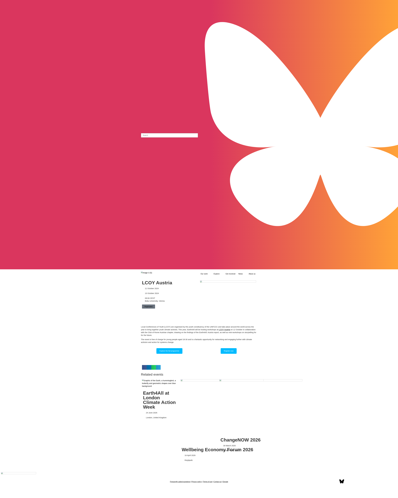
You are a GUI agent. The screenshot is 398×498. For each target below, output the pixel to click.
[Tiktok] (255, 266)
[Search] (142, 139)
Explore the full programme (169, 351)
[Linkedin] (354, 481)
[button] (205, 273)
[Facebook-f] (335, 481)
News (240, 274)
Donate (225, 482)
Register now (229, 351)
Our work (204, 274)
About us (252, 274)
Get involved (230, 274)
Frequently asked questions (180, 482)
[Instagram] (250, 266)
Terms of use (207, 482)
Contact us (217, 482)
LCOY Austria (224, 330)
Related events (152, 374)
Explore (217, 274)
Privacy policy (197, 482)
